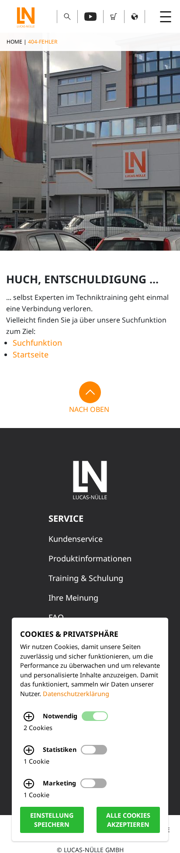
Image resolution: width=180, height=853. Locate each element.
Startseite (30, 354)
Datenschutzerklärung (76, 694)
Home (14, 41)
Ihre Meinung (73, 597)
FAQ (56, 617)
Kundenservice (75, 539)
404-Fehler (42, 41)
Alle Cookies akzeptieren (128, 820)
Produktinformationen (90, 558)
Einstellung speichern (51, 820)
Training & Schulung (85, 578)
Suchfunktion (37, 342)
